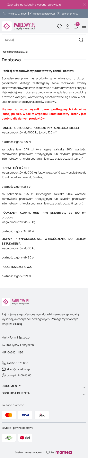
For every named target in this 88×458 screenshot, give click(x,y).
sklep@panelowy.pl (44, 13)
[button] (81, 40)
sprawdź (53, 4)
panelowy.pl (15, 51)
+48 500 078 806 (17, 13)
